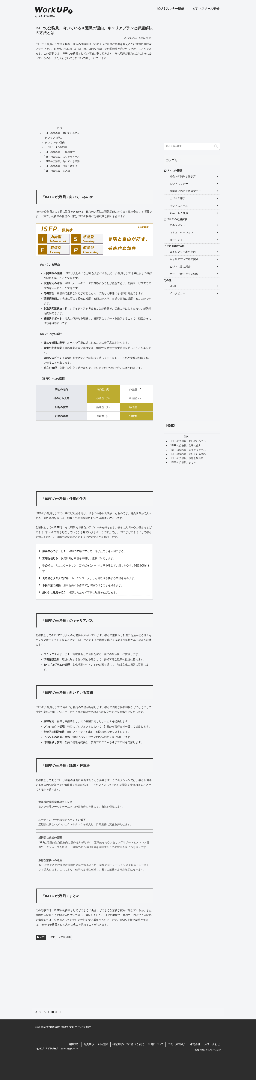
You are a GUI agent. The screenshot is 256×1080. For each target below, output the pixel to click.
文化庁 (73, 1026)
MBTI (42, 937)
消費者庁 (54, 1026)
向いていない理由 (55, 142)
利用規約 (103, 1044)
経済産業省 (42, 1026)
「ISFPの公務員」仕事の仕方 (58, 152)
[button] (216, 146)
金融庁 (64, 1026)
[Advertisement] (94, 91)
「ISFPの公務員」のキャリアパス (61, 156)
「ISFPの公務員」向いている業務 (61, 161)
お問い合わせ (212, 1044)
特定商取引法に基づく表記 (128, 1044)
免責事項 (89, 1044)
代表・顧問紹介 (177, 1044)
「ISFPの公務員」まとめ (56, 171)
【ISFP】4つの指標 (56, 147)
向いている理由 (53, 138)
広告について (156, 1044)
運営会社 (195, 1044)
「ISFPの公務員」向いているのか (61, 133)
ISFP (52, 937)
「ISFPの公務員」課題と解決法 (59, 166)
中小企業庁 (84, 1026)
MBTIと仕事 (65, 937)
